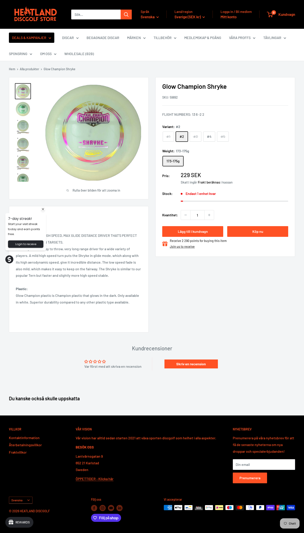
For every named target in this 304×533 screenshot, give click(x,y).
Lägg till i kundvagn (193, 231)
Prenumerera (249, 478)
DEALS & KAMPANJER (29, 37)
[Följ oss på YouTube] (111, 508)
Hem (12, 69)
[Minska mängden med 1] (185, 215)
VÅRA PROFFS (240, 37)
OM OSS (46, 54)
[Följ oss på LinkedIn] (119, 508)
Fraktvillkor (18, 452)
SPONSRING (18, 54)
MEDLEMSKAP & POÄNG (202, 37)
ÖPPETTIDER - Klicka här (94, 479)
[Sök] (126, 14)
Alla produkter (29, 69)
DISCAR (68, 37)
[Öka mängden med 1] (209, 215)
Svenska (16, 500)
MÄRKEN (134, 37)
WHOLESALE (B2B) (79, 54)
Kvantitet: (170, 215)
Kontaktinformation (24, 438)
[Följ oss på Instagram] (102, 508)
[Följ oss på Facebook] (94, 508)
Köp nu (257, 231)
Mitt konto (229, 16)
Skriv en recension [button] (191, 364)
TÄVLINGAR (272, 37)
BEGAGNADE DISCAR (103, 37)
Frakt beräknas (209, 182)
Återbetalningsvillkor (25, 445)
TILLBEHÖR (163, 37)
